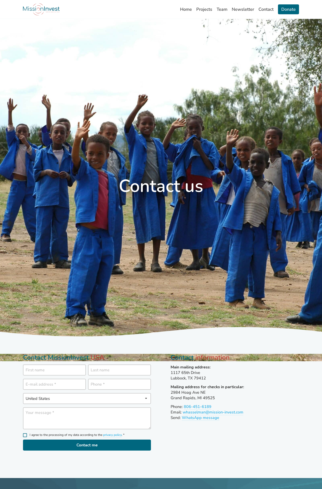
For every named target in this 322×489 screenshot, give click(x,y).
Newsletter (243, 9)
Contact (266, 9)
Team (222, 9)
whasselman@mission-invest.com (213, 412)
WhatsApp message (200, 417)
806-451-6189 (197, 406)
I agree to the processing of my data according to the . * (77, 435)
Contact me (87, 445)
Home (186, 9)
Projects (204, 9)
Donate (288, 9)
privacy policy (112, 435)
